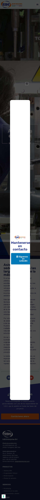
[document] (20, 250)
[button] (27, 84)
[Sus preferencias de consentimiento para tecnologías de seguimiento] (4, 496)
